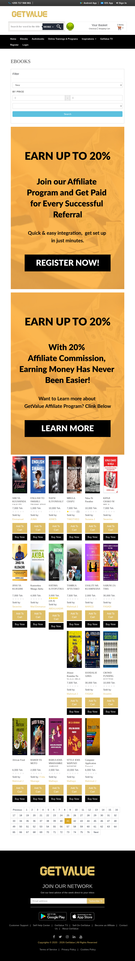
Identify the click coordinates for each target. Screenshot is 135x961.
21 (41, 815)
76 (88, 832)
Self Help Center (41, 925)
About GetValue (70, 928)
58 (74, 826)
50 (20, 826)
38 (47, 821)
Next (96, 832)
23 (54, 815)
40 (61, 821)
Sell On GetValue (81, 925)
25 (68, 815)
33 (14, 821)
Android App (90, 3)
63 (108, 826)
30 (101, 815)
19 (27, 815)
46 (101, 821)
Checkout (93, 29)
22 (47, 815)
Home (13, 39)
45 (95, 821)
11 (83, 809)
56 (61, 826)
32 (115, 815)
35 (27, 821)
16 (116, 809)
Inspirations (88, 39)
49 (14, 826)
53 (41, 826)
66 (20, 832)
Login (25, 45)
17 (14, 815)
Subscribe (94, 901)
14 (103, 809)
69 (41, 832)
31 (108, 815)
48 (115, 821)
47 (108, 821)
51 (27, 826)
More (47, 27)
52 (34, 826)
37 (41, 821)
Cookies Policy (88, 949)
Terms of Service (48, 949)
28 (88, 815)
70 (47, 832)
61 (95, 826)
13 (96, 809)
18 (20, 815)
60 (88, 826)
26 (74, 815)
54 (47, 826)
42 (74, 821)
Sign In (122, 3)
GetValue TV (106, 39)
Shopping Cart (104, 29)
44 (88, 821)
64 (115, 826)
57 (68, 826)
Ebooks (24, 39)
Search (67, 114)
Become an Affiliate (105, 925)
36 (34, 821)
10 (76, 809)
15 (109, 809)
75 (81, 832)
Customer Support (18, 925)
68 (34, 832)
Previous (17, 809)
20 (34, 815)
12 (89, 809)
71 (54, 832)
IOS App (108, 3)
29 (95, 815)
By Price (18, 92)
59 (81, 826)
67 (27, 832)
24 (61, 815)
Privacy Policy (69, 949)
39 (54, 821)
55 (54, 826)
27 (81, 815)
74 (74, 832)
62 (101, 826)
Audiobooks (38, 39)
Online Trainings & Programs (63, 39)
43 (81, 821)
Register (14, 45)
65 (14, 832)
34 (20, 821)
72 (61, 832)
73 (68, 832)
